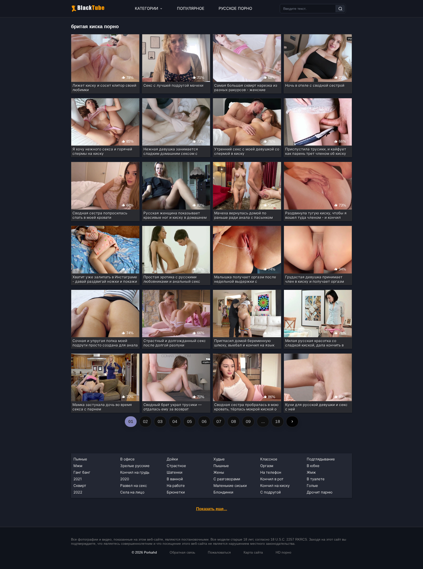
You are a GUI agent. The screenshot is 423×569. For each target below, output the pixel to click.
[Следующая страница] (292, 421)
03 (160, 421)
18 (277, 421)
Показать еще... (211, 509)
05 (189, 421)
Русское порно (235, 8)
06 (204, 421)
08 (233, 421)
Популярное (190, 8)
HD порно (283, 552)
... (263, 421)
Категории (146, 8)
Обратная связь (182, 552)
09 (248, 421)
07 (218, 421)
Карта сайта (253, 552)
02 (145, 421)
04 (174, 421)
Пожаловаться (219, 552)
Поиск (340, 8)
